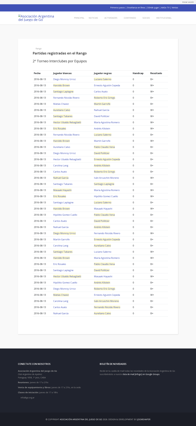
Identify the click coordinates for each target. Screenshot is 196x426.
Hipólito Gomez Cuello (106, 196)
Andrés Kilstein (102, 128)
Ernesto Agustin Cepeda (107, 85)
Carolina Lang (60, 165)
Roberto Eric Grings (104, 97)
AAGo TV (165, 7)
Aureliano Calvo (61, 110)
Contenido (130, 17)
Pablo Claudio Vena (104, 147)
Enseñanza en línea (136, 7)
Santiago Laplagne (63, 91)
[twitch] (34, 7)
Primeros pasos (117, 7)
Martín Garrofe (102, 103)
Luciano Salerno (102, 79)
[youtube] (26, 7)
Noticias (93, 17)
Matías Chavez (61, 103)
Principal (79, 17)
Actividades (110, 17)
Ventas (175, 7)
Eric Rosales (59, 128)
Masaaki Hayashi (62, 190)
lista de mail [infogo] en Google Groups (141, 374)
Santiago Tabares (62, 116)
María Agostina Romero (107, 122)
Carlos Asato (101, 91)
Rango (39, 48)
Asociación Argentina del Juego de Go (81, 419)
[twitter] (23, 7)
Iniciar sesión (188, 2)
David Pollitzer (101, 116)
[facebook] (19, 7)
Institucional (164, 17)
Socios (146, 17)
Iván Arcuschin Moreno (106, 177)
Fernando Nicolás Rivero (66, 97)
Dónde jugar (153, 7)
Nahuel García (101, 110)
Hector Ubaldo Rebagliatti (67, 122)
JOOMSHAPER (143, 419)
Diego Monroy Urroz (64, 79)
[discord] (38, 7)
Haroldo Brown (61, 85)
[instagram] (30, 7)
